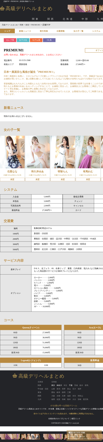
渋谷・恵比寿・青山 (29, 27)
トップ (7, 31)
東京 (17, 27)
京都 (59, 27)
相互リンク (75, 419)
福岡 (17, 27)
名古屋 (24, 27)
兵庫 (70, 27)
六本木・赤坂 (44, 27)
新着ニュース (25, 31)
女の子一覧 (78, 31)
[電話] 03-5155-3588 (76, 433)
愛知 (17, 27)
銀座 (54, 27)
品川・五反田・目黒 (66, 27)
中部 (85, 19)
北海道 (68, 19)
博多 (23, 27)
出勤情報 (61, 31)
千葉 (70, 385)
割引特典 (44, 31)
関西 (51, 19)
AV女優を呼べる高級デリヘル (63, 406)
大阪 (17, 27)
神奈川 (59, 385)
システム (96, 31)
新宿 (77, 27)
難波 (29, 27)
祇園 (64, 27)
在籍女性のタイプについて (58, 419)
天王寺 (48, 27)
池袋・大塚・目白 (88, 27)
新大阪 (35, 27)
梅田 (23, 27)
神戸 (76, 27)
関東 (35, 19)
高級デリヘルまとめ (10, 25)
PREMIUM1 (35, 25)
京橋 (42, 27)
